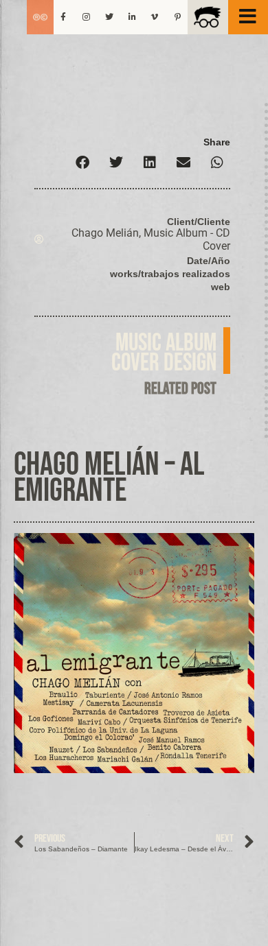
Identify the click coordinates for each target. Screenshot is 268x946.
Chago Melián (105, 232)
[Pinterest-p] (178, 17)
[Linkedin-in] (132, 17)
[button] (82, 162)
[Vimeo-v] (155, 17)
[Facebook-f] (63, 17)
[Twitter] (109, 17)
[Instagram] (86, 17)
